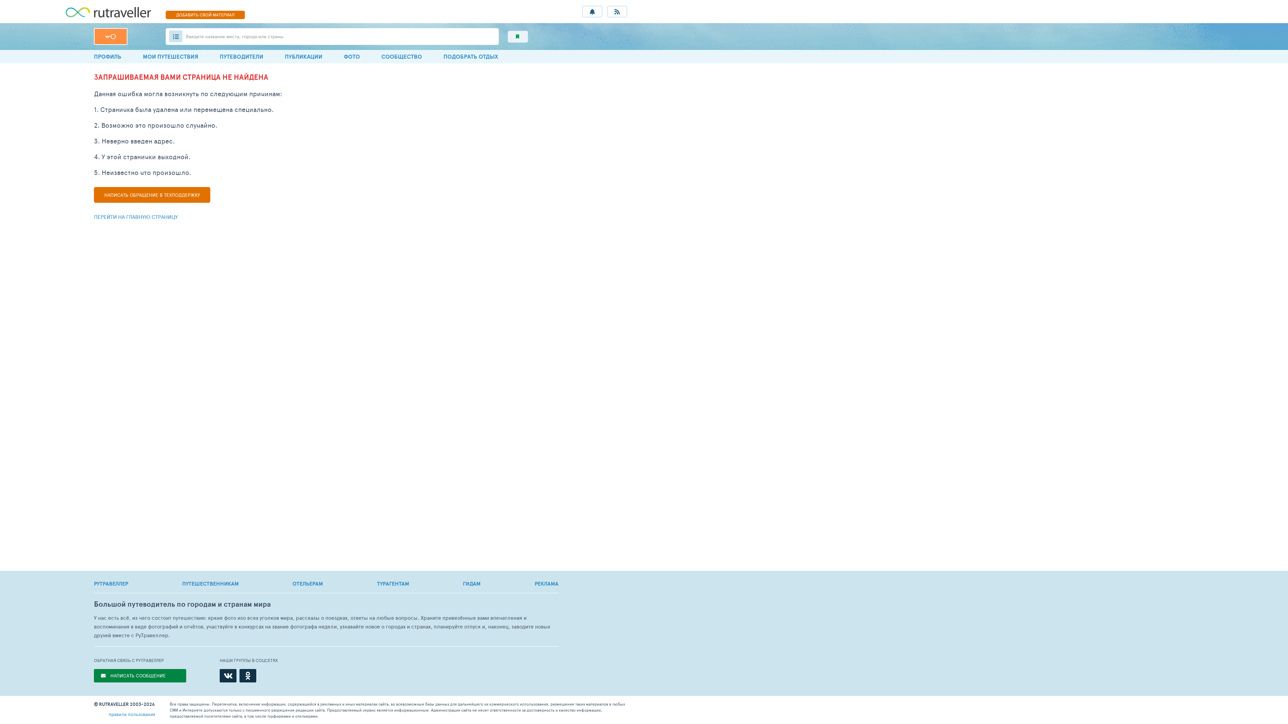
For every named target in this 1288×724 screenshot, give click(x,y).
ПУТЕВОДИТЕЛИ (241, 56)
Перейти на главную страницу (136, 217)
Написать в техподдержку (152, 195)
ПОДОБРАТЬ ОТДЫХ (470, 56)
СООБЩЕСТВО (401, 56)
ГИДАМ (472, 583)
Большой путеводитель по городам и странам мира (182, 604)
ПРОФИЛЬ (107, 56)
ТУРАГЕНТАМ (393, 583)
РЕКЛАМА (546, 583)
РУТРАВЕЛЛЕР (111, 583)
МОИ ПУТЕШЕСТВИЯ (170, 56)
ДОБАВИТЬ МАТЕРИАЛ (205, 15)
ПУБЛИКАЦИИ (303, 56)
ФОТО (352, 56)
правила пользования (132, 714)
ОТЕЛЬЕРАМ (307, 583)
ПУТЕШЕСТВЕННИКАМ (210, 583)
